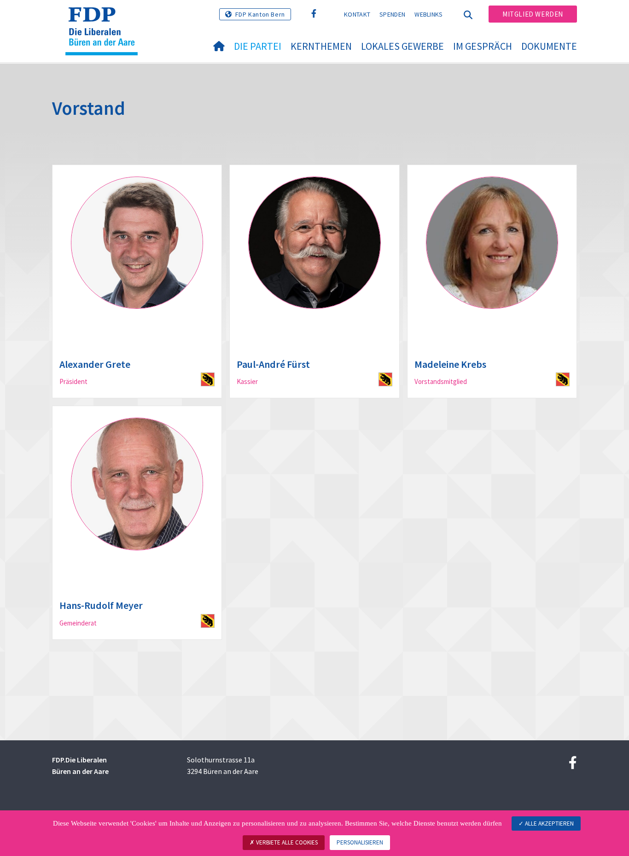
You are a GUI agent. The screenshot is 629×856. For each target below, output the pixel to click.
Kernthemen (321, 46)
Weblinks (428, 14)
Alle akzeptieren (549, 823)
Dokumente (549, 46)
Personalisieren (360, 842)
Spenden (392, 14)
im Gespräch (482, 46)
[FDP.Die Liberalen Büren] (105, 18)
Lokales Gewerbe (402, 46)
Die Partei (257, 46)
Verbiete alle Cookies (286, 842)
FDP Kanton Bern (260, 14)
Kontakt (357, 14)
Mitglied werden (532, 14)
